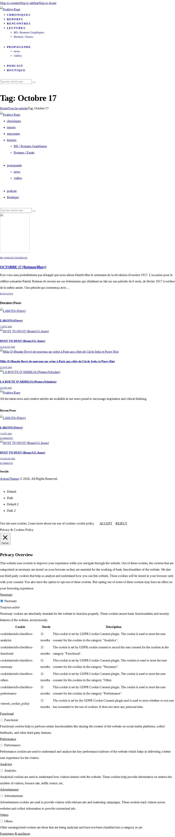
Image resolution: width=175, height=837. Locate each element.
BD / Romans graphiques (13, 258)
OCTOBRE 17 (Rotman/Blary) (23, 267)
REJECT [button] (121, 523)
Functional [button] (7, 713)
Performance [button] (8, 739)
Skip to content (9, 3)
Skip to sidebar (29, 3)
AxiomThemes (9, 478)
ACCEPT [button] (106, 523)
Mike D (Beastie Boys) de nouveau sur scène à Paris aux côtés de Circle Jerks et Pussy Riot (57, 361)
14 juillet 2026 (7, 347)
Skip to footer (47, 3)
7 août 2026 (6, 327)
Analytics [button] (6, 764)
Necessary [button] (6, 594)
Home (4, 108)
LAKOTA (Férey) (11, 320)
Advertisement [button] (9, 789)
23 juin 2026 (6, 367)
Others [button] (4, 815)
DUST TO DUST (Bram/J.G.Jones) (22, 341)
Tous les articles (18, 108)
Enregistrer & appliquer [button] (15, 833)
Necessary (10, 601)
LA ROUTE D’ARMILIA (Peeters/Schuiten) (28, 381)
